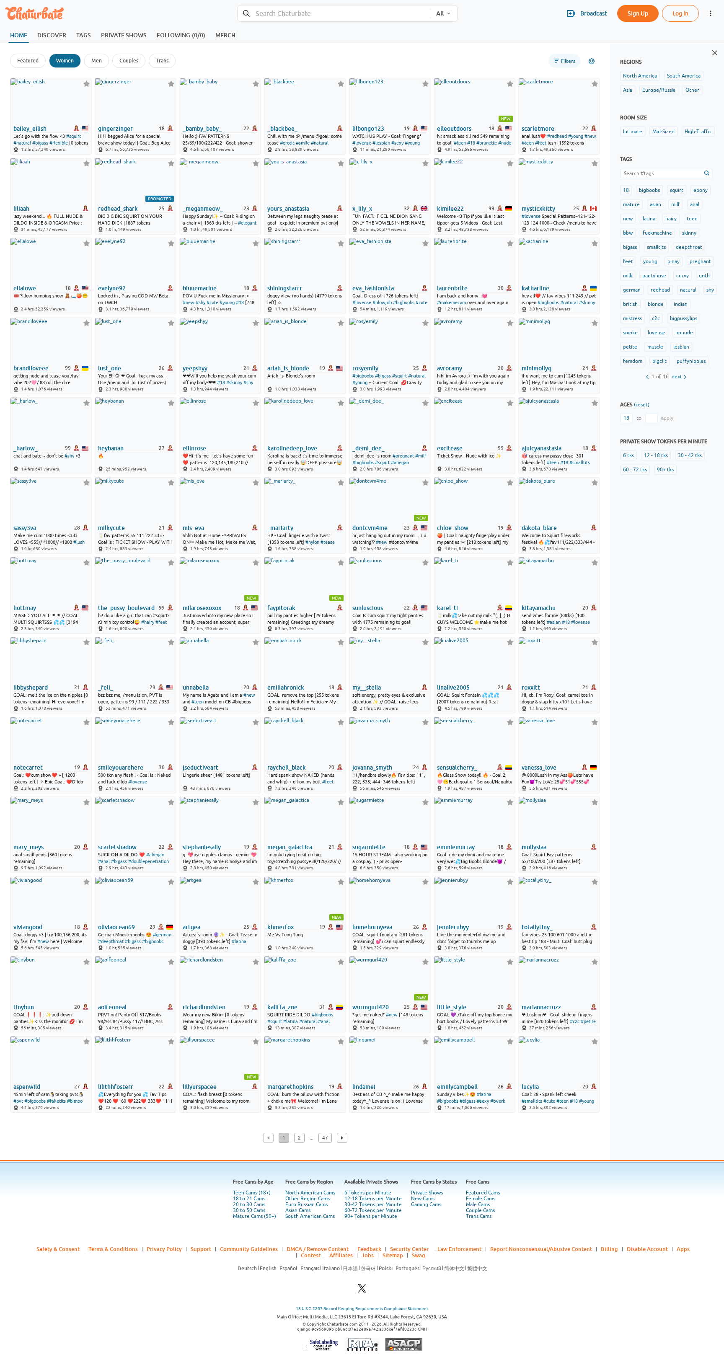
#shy (200, 302)
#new (590, 136)
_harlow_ (25, 448)
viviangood (27, 927)
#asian (554, 622)
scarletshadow (117, 847)
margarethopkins (290, 1086)
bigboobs (649, 190)
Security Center (409, 1249)
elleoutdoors (454, 128)
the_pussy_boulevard (126, 608)
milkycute (111, 528)
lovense (656, 333)
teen (692, 219)
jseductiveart (200, 767)
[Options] (591, 61)
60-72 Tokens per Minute (373, 1210)
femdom (632, 361)
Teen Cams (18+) (252, 1193)
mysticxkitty (538, 208)
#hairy (147, 622)
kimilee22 (450, 208)
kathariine (535, 288)
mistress (632, 318)
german (632, 290)
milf (675, 204)
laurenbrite (452, 288)
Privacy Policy (164, 1249)
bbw (628, 233)
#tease (328, 542)
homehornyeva (372, 927)
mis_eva (193, 528)
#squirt (73, 136)
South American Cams (310, 1216)
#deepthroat (111, 941)
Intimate (632, 131)
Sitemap (393, 1255)
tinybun (23, 1007)
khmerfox (280, 927)
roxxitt (531, 687)
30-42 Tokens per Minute (373, 1204)
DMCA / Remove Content (318, 1249)
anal (694, 204)
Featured (28, 60)
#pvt (18, 1101)
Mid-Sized (663, 131)
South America (684, 76)
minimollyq (536, 368)
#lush (79, 542)
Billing (609, 1249)
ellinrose (194, 448)
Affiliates (341, 1255)
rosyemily (365, 368)
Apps (683, 1249)
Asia (627, 90)
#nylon (312, 542)
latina (649, 219)
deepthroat (689, 247)
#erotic (287, 142)
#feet (540, 142)
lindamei (363, 1086)
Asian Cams (297, 1210)
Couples (128, 60)
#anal (104, 861)
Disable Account (647, 1249)
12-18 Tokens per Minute (373, 1199)
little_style (451, 1007)
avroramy (449, 368)
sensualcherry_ (457, 767)
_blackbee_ (282, 128)
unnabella (196, 687)
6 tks (628, 455)
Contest (311, 1255)
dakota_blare (539, 528)
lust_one (109, 368)
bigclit (659, 361)
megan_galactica (289, 847)
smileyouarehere (120, 767)
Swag (418, 1255)
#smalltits (579, 462)
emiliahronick (285, 687)
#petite (588, 1021)
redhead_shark (118, 208)
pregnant (700, 261)
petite (630, 347)
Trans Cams (478, 1216)
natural (688, 290)
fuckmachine (657, 233)
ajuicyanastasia (541, 448)
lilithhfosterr (115, 1086)
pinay (673, 261)
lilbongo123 (368, 128)
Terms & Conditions (113, 1249)
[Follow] (86, 83)
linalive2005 (453, 687)
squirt (676, 190)
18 (626, 190)
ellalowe (24, 288)
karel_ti (447, 608)
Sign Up (638, 13)
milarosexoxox (202, 608)
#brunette (486, 142)
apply (667, 418)
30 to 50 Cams (249, 1210)
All (440, 13)
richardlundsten (204, 1007)
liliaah (21, 208)
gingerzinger (115, 128)
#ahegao (400, 462)
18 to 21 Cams (249, 1199)
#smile (303, 142)
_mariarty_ (281, 528)
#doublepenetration (148, 861)
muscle (655, 347)
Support (201, 1249)
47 (325, 1138)
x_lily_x (362, 208)
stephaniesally (202, 847)
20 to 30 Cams (249, 1204)
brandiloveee (31, 368)
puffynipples (691, 361)
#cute (212, 302)
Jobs (368, 1255)
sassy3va (24, 528)
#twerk (497, 1101)
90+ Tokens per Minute (370, 1216)
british (630, 304)
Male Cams (478, 1204)
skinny (689, 233)
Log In (680, 13)
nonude (684, 333)
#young (412, 142)
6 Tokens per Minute (367, 1193)
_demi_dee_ (368, 448)
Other (692, 90)
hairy (671, 219)
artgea (191, 927)
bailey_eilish (30, 128)
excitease (450, 448)
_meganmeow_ (203, 208)
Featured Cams (483, 1193)
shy (710, 290)
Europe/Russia (658, 90)
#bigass (40, 142)
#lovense (361, 142)
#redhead (557, 136)
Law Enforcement (459, 1249)
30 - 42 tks (690, 455)
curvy (682, 276)
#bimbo (75, 1101)
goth (704, 276)
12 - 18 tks (656, 455)
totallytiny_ (537, 927)
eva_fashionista (373, 288)
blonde (656, 304)
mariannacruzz (541, 1007)
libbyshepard (30, 687)
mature (631, 204)
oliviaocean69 (116, 927)
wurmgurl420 (370, 1007)
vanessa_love (539, 767)
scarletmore (538, 128)
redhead (660, 290)
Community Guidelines (249, 1249)
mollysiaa (534, 847)
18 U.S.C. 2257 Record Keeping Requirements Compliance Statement (362, 1308)
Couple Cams (480, 1210)
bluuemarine (200, 288)
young (650, 261)
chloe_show (452, 528)
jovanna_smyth (372, 767)
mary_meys (28, 847)
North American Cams (310, 1193)
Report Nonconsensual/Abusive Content (541, 1249)
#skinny (587, 302)
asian (655, 204)
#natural (22, 142)
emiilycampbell (457, 1086)
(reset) (641, 405)
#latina (239, 941)
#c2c (574, 1021)
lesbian (681, 347)
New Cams (422, 1199)
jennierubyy (453, 927)
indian (681, 304)
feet (628, 261)
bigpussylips (683, 318)
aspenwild (26, 1086)
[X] (362, 1290)
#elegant (247, 222)
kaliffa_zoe (282, 1007)
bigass (630, 247)
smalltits (656, 247)
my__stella (366, 687)
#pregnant (403, 455)
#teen (460, 142)
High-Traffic (698, 131)
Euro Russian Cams (306, 1204)
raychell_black (286, 767)
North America (640, 76)
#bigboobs (403, 302)
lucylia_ (532, 1086)
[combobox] (334, 14)
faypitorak (281, 608)
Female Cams (480, 1199)
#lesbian (381, 142)
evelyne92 (112, 288)
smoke (630, 333)
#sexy (397, 142)
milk (627, 276)
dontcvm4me (370, 528)
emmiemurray (456, 847)
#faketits (56, 1101)
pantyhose (654, 276)
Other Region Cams (307, 1199)
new (628, 219)
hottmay (24, 608)
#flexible (58, 142)
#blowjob (382, 302)
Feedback (369, 1249)
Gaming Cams (426, 1204)
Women (65, 60)
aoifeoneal (112, 1007)
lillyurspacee (200, 1086)
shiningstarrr (284, 288)
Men (96, 60)
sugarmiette (368, 847)
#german (162, 934)
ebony (700, 190)
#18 (471, 142)
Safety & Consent (58, 1249)
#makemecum (451, 302)
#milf (420, 455)
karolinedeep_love (292, 448)
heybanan (111, 448)
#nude (504, 142)
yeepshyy (195, 368)
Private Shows (427, 1193)
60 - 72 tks (635, 470)
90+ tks (665, 470)
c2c (656, 318)
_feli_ (105, 687)
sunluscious (367, 608)
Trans (162, 60)
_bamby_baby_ (202, 128)
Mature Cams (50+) (254, 1216)
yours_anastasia (288, 208)
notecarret (28, 767)
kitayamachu (539, 608)
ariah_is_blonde (288, 368)
